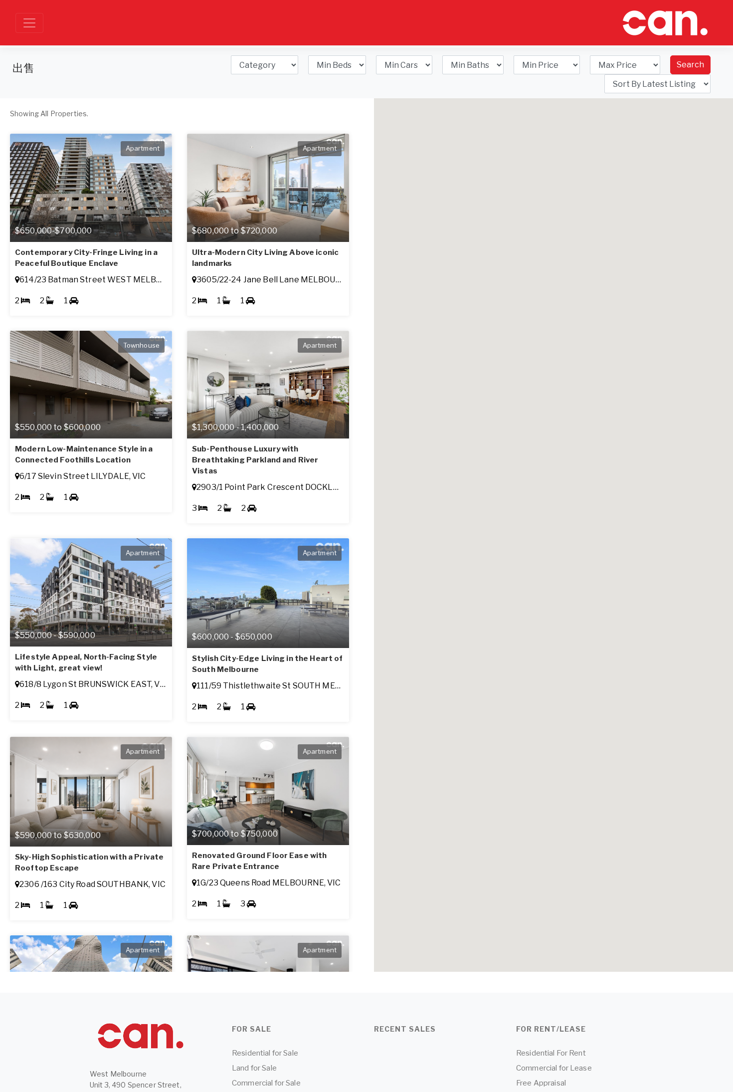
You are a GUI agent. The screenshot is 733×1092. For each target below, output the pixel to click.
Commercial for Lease (554, 1068)
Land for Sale (254, 1068)
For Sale (251, 1029)
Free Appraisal (541, 1083)
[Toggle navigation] (29, 23)
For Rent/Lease (551, 1029)
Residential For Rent (551, 1053)
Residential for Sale (265, 1053)
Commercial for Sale (266, 1083)
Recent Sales (405, 1029)
